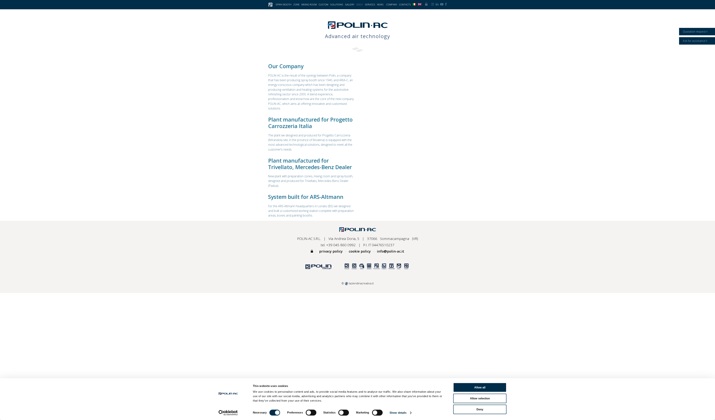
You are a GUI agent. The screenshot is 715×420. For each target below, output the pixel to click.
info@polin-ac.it (390, 251)
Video (359, 4)
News (380, 4)
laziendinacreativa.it (361, 283)
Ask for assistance (694, 41)
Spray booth (283, 4)
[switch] (311, 413)
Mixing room (309, 4)
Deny (479, 409)
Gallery (349, 4)
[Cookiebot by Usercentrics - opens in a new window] (228, 413)
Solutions (336, 4)
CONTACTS (405, 4)
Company (391, 4)
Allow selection (480, 398)
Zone (296, 4)
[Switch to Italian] (414, 4)
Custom (323, 4)
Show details (398, 412)
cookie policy (360, 251)
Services (370, 4)
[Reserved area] (426, 4)
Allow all (479, 387)
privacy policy (331, 251)
